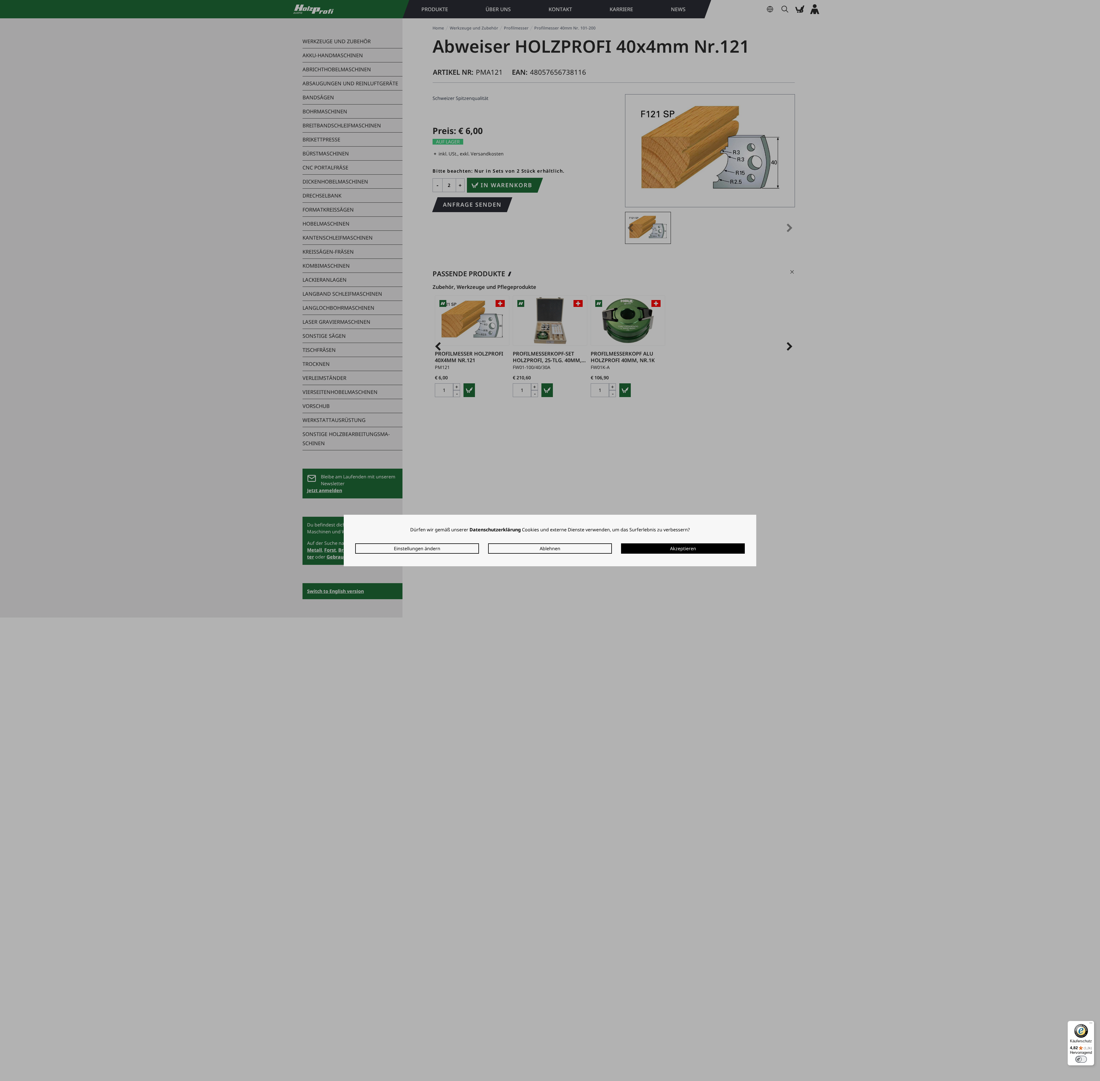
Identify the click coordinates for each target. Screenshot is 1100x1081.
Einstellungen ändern (417, 548)
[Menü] (1090, 1024)
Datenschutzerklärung (495, 529)
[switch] (1081, 1059)
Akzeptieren (683, 548)
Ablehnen (550, 548)
